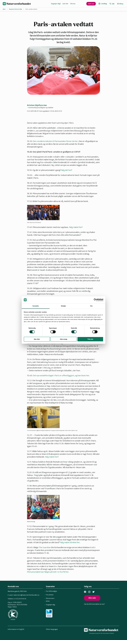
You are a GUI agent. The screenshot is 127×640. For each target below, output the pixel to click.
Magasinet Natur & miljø (15, 9)
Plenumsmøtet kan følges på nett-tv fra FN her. (48, 572)
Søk (113, 4)
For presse (49, 595)
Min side (92, 598)
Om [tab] (91, 306)
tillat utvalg (63, 339)
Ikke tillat (37, 339)
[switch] (53, 331)
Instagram (89, 592)
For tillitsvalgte (51, 591)
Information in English (16, 629)
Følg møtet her (51, 457)
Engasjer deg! (56, 4)
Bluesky (93, 592)
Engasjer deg (50, 605)
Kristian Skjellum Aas (37, 105)
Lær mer (65, 4)
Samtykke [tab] (35, 306)
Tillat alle (90, 339)
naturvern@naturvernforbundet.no (26, 595)
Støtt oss (91, 4)
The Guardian (45, 547)
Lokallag (104, 4)
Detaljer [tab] (63, 306)
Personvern (50, 598)
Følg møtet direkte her (70, 542)
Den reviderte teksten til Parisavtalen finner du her (55, 141)
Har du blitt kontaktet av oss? (94, 604)
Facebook (85, 592)
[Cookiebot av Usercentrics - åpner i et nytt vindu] (95, 299)
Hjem (4, 9)
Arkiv (48, 601)
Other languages (52, 629)
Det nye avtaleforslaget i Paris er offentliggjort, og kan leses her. (61, 375)
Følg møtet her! (76, 227)
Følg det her (66, 170)
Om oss (72, 4)
